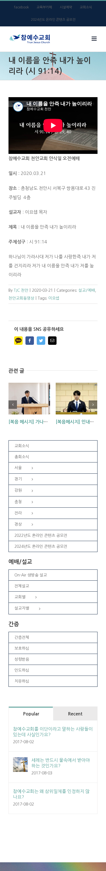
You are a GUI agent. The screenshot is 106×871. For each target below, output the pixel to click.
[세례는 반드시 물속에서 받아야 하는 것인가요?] (20, 762)
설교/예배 (86, 290)
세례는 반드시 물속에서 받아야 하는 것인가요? (60, 763)
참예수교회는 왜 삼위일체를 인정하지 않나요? (51, 794)
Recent (75, 714)
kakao (18, 340)
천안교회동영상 (21, 298)
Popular (31, 714)
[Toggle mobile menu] (95, 39)
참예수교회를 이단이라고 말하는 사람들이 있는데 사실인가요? (53, 732)
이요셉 (53, 298)
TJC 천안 (21, 290)
